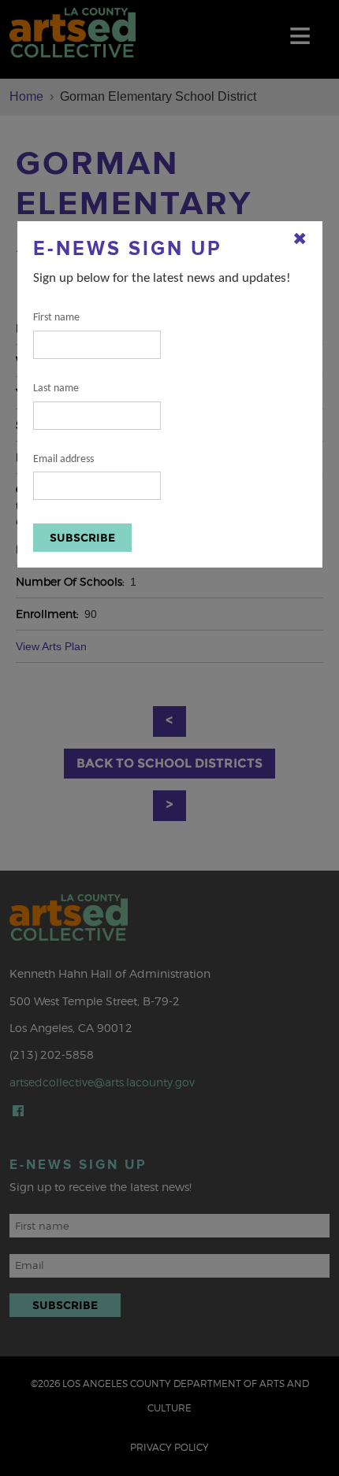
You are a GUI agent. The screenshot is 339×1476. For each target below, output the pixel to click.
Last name (56, 388)
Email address (63, 459)
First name (56, 318)
